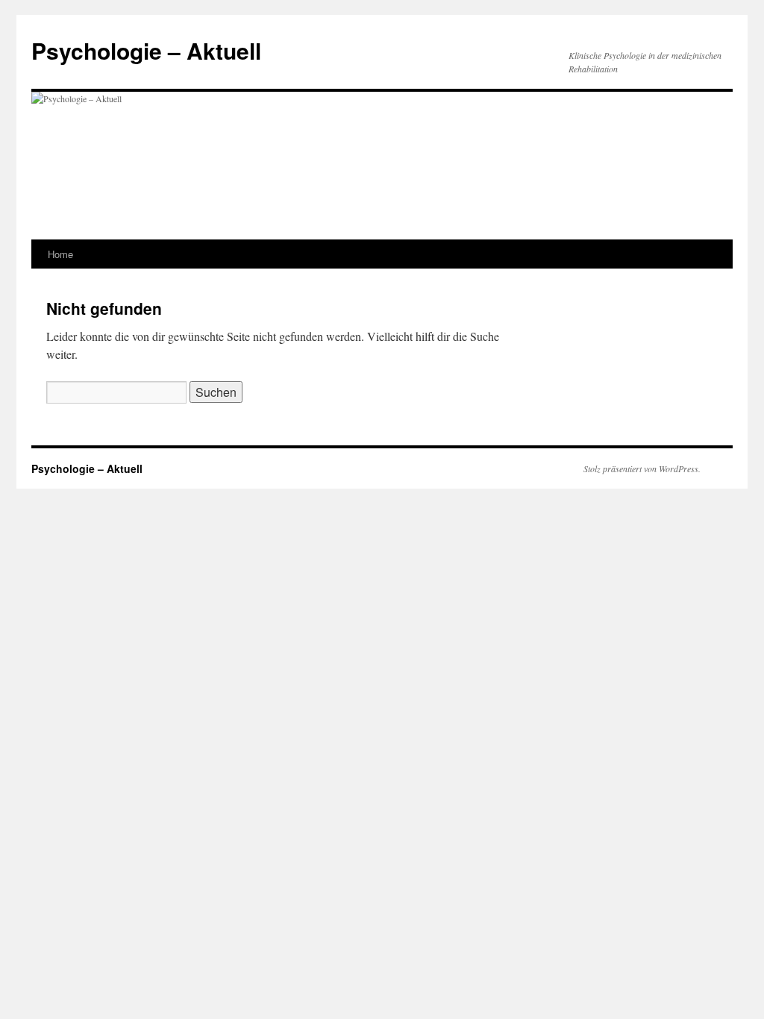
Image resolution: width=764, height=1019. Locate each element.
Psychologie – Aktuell (146, 50)
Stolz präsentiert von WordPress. (642, 468)
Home (60, 254)
